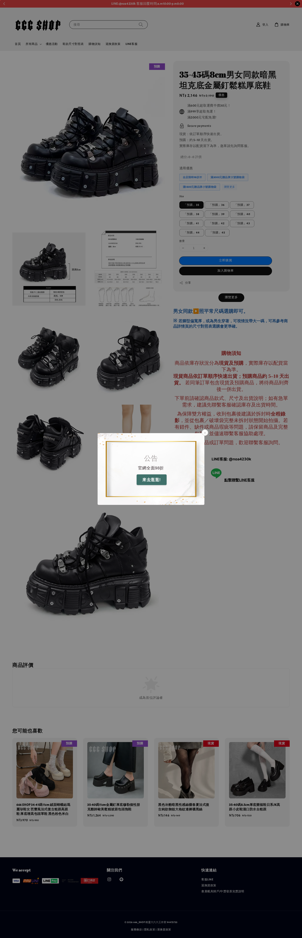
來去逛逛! (151, 480)
